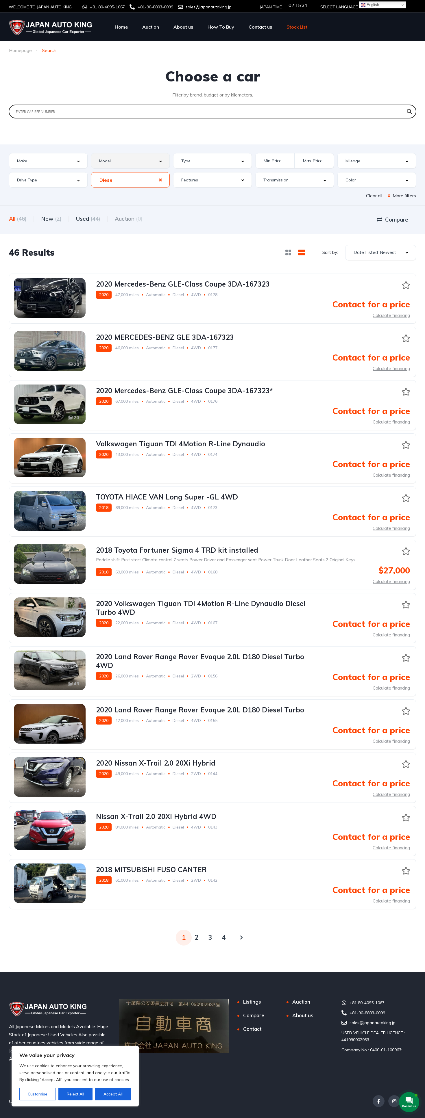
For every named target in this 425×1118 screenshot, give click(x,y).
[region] (75, 1076)
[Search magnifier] (409, 111)
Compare (253, 1015)
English (372, 5)
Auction (150, 27)
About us (183, 27)
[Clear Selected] (160, 179)
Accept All (113, 1094)
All (18, 218)
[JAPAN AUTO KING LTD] (51, 27)
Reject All (75, 1094)
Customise (37, 1094)
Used (88, 218)
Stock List (297, 27)
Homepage (20, 50)
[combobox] (48, 160)
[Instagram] (394, 1101)
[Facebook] (379, 1101)
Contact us (260, 27)
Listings (252, 1002)
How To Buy (221, 27)
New (51, 218)
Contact (252, 1029)
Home (121, 27)
